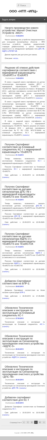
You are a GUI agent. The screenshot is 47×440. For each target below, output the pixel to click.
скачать (39, 98)
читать (15, 58)
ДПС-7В (41, 49)
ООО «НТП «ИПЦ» (23, 11)
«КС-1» (42, 324)
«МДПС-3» (15, 357)
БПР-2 (22, 292)
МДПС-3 (5, 51)
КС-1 (39, 161)
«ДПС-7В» (15, 388)
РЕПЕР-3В (13, 51)
